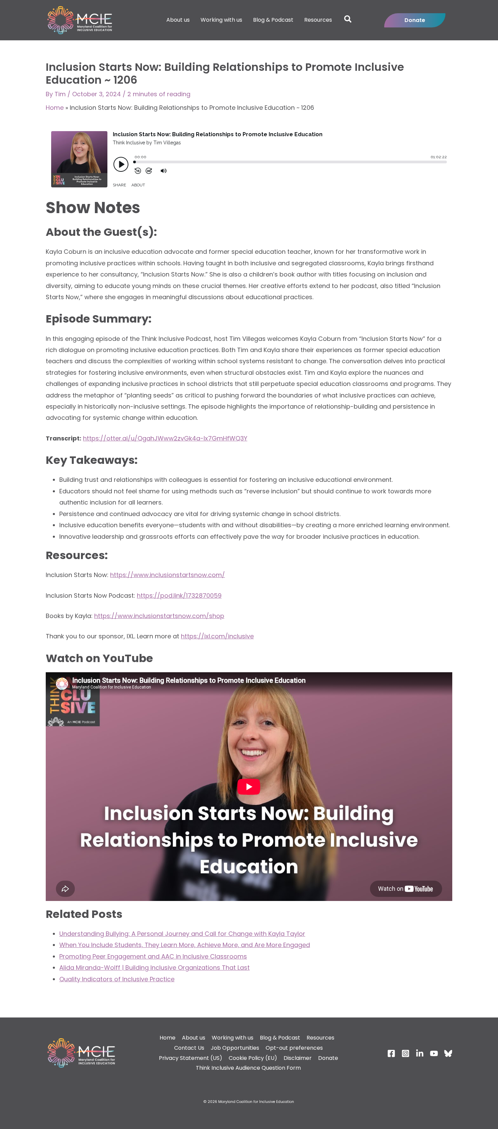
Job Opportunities (235, 1048)
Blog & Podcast (280, 1038)
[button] (348, 20)
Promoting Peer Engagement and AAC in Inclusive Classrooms (153, 956)
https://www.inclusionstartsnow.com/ (167, 575)
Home (55, 107)
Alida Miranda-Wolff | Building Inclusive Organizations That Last (154, 967)
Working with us (232, 1038)
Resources (320, 1038)
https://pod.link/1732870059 (179, 595)
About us (193, 1038)
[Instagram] (405, 1053)
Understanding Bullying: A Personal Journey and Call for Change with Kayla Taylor (182, 933)
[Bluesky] (448, 1053)
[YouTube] (434, 1053)
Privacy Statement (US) (190, 1058)
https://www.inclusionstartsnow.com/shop (159, 616)
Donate (328, 1058)
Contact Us (189, 1048)
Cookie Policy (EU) (253, 1058)
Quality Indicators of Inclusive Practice (116, 979)
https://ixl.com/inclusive (217, 636)
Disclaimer (298, 1058)
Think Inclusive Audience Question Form (248, 1068)
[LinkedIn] (420, 1053)
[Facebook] (391, 1053)
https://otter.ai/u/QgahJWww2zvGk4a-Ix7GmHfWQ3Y (165, 438)
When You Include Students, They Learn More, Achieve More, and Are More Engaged (184, 945)
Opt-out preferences (294, 1048)
